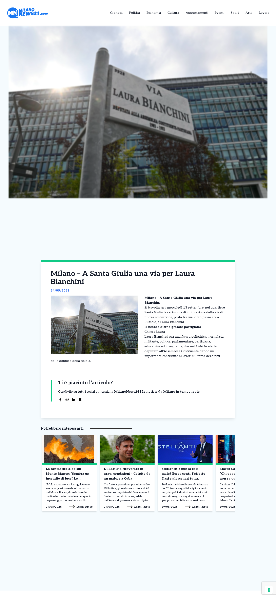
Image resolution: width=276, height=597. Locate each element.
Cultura (173, 13)
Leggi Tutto (84, 506)
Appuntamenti (197, 13)
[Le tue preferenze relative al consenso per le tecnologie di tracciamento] (269, 590)
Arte (248, 13)
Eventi (219, 13)
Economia (153, 13)
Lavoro (264, 13)
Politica (134, 13)
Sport (235, 13)
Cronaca (116, 13)
